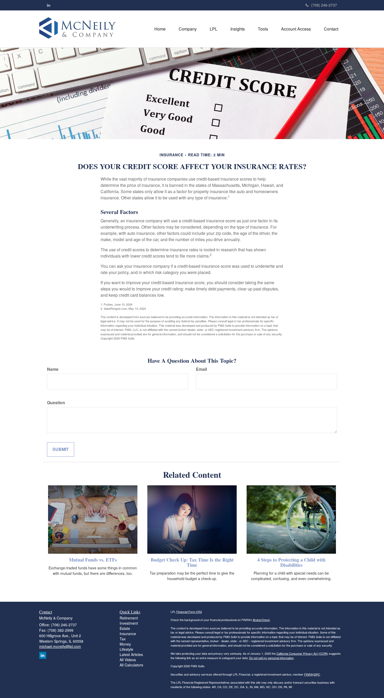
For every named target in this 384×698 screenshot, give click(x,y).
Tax (123, 638)
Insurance (128, 633)
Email (201, 369)
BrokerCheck (261, 620)
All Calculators (131, 664)
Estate (125, 628)
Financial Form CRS (189, 612)
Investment (129, 623)
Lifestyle (126, 649)
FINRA (308, 674)
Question (56, 402)
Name (53, 369)
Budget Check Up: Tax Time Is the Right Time (192, 562)
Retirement (129, 618)
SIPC (316, 674)
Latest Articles (131, 654)
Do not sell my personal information (271, 658)
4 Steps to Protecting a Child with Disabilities (291, 562)
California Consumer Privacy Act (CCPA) (302, 653)
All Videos (128, 659)
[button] (187, 29)
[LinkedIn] (48, 5)
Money (125, 644)
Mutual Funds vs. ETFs (93, 559)
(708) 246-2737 (324, 5)
